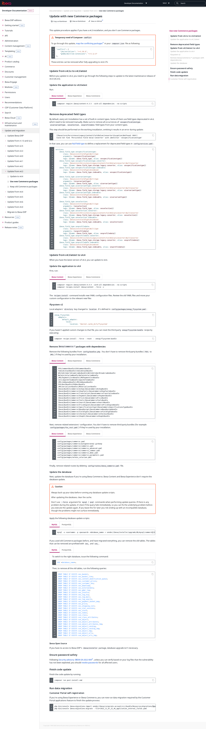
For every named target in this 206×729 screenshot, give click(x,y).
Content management (17, 46)
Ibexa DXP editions (13, 20)
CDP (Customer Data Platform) (19, 107)
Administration (11, 41)
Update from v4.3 (15, 171)
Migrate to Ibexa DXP (16, 212)
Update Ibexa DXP (15, 135)
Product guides (12, 222)
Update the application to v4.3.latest (184, 39)
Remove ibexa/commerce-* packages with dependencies (187, 59)
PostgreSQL (66, 524)
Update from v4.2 (15, 166)
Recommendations (13, 102)
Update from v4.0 (15, 156)
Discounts (9, 71)
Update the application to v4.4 (182, 51)
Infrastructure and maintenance (20, 124)
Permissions (10, 92)
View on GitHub (96, 21)
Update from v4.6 (15, 202)
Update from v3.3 (15, 151)
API (6, 35)
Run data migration (179, 75)
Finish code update (179, 72)
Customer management (15, 77)
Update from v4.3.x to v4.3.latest (185, 36)
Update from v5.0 (15, 207)
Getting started (14, 25)
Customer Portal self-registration (183, 79)
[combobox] (190, 3)
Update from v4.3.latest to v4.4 (184, 48)
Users (7, 97)
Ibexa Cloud (12, 118)
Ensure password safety (181, 68)
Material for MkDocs (83, 725)
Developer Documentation (14, 10)
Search (8, 112)
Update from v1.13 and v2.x (19, 140)
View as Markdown (79, 21)
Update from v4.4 (15, 191)
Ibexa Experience (75, 96)
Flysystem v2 (175, 55)
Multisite (11, 87)
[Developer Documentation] (6, 3)
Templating (12, 51)
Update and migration (15, 130)
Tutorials (9, 30)
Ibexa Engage (11, 82)
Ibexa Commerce (93, 96)
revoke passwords (90, 662)
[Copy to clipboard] (151, 49)
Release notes (13, 227)
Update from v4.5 (15, 197)
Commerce (10, 66)
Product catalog (12, 61)
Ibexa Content (57, 96)
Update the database (178, 63)
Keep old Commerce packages (23, 186)
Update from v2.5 (15, 146)
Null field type (78, 143)
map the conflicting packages (89, 43)
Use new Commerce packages (24, 181)
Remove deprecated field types (185, 44)
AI (8, 56)
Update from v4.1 (15, 161)
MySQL (54, 524)
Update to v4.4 (16, 176)
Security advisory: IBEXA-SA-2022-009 (75, 659)
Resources (12, 217)
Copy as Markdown (60, 21)
